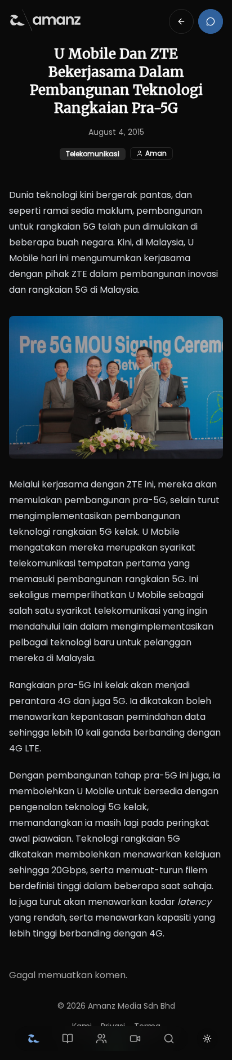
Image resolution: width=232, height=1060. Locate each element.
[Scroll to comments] (210, 21)
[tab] (34, 1038)
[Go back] (181, 21)
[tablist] (101, 1038)
